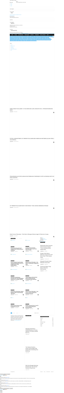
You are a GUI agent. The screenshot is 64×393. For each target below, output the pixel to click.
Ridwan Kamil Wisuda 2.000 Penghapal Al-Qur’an (16, 306)
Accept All (8, 374)
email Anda (11, 29)
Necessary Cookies (3, 377)
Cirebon (41, 324)
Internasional (20, 34)
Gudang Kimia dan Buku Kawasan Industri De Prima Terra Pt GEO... (31, 249)
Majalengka (38, 38)
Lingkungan (32, 38)
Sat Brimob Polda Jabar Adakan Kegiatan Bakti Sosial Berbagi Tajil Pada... (17, 292)
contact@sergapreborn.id (17, 320)
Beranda (17, 238)
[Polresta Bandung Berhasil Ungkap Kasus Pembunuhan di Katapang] (17, 243)
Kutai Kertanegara (25, 38)
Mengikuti (44, 238)
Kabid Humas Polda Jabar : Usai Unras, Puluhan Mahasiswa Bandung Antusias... (32, 292)
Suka (42, 237)
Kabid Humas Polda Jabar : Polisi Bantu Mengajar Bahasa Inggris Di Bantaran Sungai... (29, 234)
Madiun (35, 38)
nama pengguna (12, 22)
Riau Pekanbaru (44, 39)
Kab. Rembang (20, 37)
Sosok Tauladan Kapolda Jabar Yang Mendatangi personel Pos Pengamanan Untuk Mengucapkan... (17, 264)
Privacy (44, 371)
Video (48, 34)
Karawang (39, 37)
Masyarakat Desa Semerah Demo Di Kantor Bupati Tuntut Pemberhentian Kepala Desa (46, 247)
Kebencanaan (27, 34)
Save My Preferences (6, 388)
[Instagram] (11, 321)
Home (12, 34)
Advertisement (48, 371)
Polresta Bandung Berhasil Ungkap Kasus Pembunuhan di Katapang (17, 249)
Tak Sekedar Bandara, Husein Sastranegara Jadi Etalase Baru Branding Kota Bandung (32, 349)
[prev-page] (39, 272)
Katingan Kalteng (43, 37)
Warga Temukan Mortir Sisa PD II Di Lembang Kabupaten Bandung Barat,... (32, 306)
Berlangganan (45, 239)
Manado (44, 38)
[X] (17, 0)
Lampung (29, 38)
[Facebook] (16, 0)
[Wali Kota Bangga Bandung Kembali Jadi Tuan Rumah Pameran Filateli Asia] (32, 359)
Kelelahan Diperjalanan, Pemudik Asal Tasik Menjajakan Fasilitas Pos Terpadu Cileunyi (17, 278)
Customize (1, 374)
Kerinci (16, 38)
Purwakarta (40, 39)
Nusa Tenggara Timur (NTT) (13, 39)
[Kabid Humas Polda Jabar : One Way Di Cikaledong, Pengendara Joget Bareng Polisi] (32, 257)
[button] (53, 35)
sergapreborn (11, 111)
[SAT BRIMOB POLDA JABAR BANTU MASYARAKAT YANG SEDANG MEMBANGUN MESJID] (32, 192)
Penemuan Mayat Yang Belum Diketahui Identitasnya (45, 268)
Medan (46, 38)
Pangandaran (29, 39)
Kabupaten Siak (25, 37)
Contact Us (52, 371)
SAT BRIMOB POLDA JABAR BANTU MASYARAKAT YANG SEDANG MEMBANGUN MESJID (29, 205)
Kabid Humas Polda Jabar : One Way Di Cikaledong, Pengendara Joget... (32, 263)
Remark (8, 385)
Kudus (18, 38)
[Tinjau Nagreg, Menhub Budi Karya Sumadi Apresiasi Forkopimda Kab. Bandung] (32, 272)
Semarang (48, 39)
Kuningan (21, 38)
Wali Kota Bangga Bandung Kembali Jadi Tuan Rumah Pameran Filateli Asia (32, 367)
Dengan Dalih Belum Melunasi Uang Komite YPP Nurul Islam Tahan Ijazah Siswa (46, 255)
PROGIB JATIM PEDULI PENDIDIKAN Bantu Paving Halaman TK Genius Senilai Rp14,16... (32, 330)
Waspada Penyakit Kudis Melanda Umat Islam (45, 262)
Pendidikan (37, 34)
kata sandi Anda (12, 11)
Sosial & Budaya (42, 34)
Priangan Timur (37, 39)
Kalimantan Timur (35, 37)
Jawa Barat (41, 323)
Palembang (25, 39)
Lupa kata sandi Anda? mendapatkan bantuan (15, 14)
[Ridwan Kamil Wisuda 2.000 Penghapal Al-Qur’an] (17, 301)
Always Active (7, 377)
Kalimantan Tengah (29, 37)
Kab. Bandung (11, 37)
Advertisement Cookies (4, 385)
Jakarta (41, 319)
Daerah (15, 34)
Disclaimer (41, 371)
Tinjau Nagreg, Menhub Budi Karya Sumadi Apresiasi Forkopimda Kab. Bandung (31, 278)
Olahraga (18, 39)
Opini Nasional (22, 39)
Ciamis (41, 320)
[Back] (18, 0)
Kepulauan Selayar (12, 38)
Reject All (5, 374)
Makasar (41, 38)
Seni (50, 39)
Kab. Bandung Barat (16, 37)
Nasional (32, 34)
